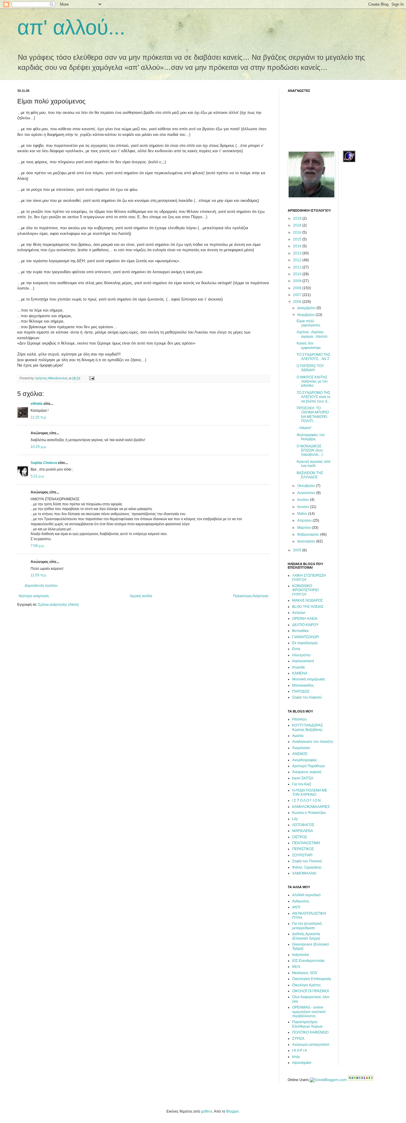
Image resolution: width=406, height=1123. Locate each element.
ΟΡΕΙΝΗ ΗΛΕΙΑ (304, 618)
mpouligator (301, 1063)
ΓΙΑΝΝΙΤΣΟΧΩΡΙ (305, 637)
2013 (297, 253)
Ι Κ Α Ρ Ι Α (299, 1050)
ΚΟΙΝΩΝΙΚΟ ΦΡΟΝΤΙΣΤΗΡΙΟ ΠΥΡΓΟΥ (305, 590)
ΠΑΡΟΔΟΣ (300, 691)
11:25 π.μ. (39, 417)
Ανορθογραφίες (304, 760)
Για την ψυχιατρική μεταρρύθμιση (307, 925)
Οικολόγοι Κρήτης (306, 985)
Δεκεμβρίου (307, 308)
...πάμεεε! (304, 428)
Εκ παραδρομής (305, 643)
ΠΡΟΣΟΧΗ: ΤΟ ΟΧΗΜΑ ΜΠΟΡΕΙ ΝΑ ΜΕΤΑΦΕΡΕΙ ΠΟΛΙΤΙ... (313, 414)
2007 (297, 295)
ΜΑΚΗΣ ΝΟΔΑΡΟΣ (307, 600)
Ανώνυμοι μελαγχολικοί (310, 1044)
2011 (297, 267)
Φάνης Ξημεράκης (307, 867)
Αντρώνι (298, 613)
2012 (297, 260)
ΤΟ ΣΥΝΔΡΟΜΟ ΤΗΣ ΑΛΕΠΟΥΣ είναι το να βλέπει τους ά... (314, 397)
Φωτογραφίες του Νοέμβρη (311, 437)
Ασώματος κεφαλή (306, 772)
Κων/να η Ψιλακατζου (309, 813)
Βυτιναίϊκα (300, 631)
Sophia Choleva (44, 463)
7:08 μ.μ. (38, 546)
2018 (297, 225)
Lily (295, 819)
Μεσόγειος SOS (304, 973)
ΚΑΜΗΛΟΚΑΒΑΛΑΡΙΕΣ (311, 807)
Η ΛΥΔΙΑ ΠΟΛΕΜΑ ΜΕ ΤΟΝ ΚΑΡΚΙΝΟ (309, 792)
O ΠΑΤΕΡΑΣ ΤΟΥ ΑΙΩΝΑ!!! (310, 368)
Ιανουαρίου (306, 541)
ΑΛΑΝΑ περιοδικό (306, 895)
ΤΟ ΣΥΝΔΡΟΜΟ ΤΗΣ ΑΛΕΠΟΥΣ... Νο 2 (313, 357)
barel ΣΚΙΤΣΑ (302, 778)
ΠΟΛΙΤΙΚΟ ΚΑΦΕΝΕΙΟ (310, 1032)
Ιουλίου (303, 500)
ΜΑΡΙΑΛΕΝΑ (302, 831)
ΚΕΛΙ (296, 967)
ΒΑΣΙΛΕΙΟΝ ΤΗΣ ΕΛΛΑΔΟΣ (310, 475)
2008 (297, 288)
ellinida (37, 404)
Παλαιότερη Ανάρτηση (250, 596)
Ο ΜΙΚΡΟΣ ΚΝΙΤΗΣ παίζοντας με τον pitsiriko (312, 381)
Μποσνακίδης (303, 685)
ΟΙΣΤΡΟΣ (299, 837)
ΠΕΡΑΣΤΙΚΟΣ (303, 849)
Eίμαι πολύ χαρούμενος (308, 323)
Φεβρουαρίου (308, 534)
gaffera (206, 1111)
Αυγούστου (306, 493)
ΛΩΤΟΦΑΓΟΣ (303, 825)
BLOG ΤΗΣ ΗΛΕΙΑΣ (307, 607)
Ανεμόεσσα (301, 748)
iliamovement (303, 661)
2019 (297, 218)
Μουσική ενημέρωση (308, 679)
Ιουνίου (303, 507)
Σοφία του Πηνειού (307, 861)
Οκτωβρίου (306, 486)
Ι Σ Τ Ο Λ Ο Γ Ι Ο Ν (306, 800)
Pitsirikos (299, 719)
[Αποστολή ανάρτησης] (91, 378)
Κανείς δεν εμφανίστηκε (309, 345)
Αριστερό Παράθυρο (308, 766)
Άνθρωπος (300, 901)
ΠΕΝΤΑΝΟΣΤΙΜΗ (306, 843)
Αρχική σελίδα (141, 596)
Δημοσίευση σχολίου (41, 585)
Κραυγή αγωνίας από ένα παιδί (314, 464)
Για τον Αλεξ (301, 784)
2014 (297, 246)
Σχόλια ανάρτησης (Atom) (58, 605)
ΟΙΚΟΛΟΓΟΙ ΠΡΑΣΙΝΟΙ (310, 991)
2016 (297, 232)
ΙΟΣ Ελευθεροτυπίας (308, 961)
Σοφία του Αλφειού (307, 697)
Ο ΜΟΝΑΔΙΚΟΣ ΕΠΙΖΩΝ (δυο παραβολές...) (310, 450)
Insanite (298, 667)
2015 (297, 239)
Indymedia (300, 955)
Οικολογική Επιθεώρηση (311, 979)
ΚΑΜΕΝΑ (299, 673)
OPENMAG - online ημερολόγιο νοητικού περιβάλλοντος (309, 1011)
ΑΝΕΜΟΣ (299, 754)
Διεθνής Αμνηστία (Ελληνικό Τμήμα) (306, 936)
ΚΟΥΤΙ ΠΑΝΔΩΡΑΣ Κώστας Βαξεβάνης (307, 727)
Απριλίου (305, 520)
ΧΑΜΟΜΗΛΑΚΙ (304, 873)
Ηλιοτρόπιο (301, 655)
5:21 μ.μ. (38, 476)
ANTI (296, 907)
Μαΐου (302, 514)
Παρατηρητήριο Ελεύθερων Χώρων (307, 1024)
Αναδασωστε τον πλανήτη (312, 742)
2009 (297, 281)
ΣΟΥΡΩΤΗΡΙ (302, 855)
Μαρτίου (304, 528)
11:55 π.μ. (39, 575)
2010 (297, 274)
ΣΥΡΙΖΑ (298, 1039)
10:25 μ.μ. (39, 447)
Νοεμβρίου (306, 315)
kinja (296, 1057)
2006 (297, 302)
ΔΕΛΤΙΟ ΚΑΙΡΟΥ (305, 625)
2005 (297, 550)
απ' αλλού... (71, 27)
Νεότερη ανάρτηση (34, 596)
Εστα (296, 649)
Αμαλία (297, 736)
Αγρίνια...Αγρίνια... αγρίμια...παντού (312, 334)
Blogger (232, 1111)
